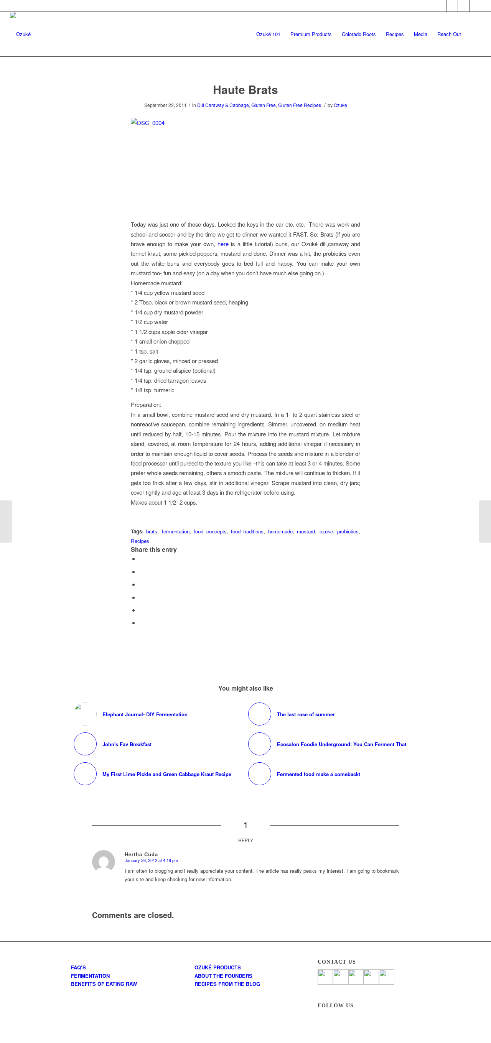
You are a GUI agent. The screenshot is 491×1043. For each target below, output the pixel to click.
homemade (280, 531)
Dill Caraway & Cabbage (223, 105)
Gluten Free (263, 105)
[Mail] (475, 6)
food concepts (210, 531)
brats (151, 531)
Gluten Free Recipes (299, 105)
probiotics (348, 531)
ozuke (326, 531)
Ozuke (340, 105)
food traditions (247, 531)
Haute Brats (245, 89)
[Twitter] (452, 6)
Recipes (140, 541)
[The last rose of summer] (6, 521)
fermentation (175, 531)
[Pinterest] (463, 6)
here (223, 244)
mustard (306, 531)
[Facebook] (440, 6)
